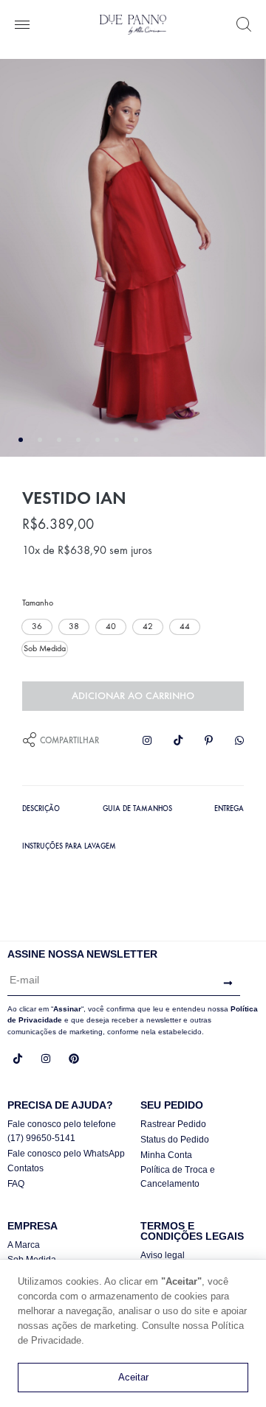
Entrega (229, 808)
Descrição (41, 808)
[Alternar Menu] (22, 26)
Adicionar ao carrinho (133, 696)
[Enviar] (224, 984)
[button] (37, 627)
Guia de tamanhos (137, 808)
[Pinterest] (74, 1058)
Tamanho (37, 602)
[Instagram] (45, 1058)
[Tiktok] (17, 1058)
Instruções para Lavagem (69, 846)
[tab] (41, 807)
